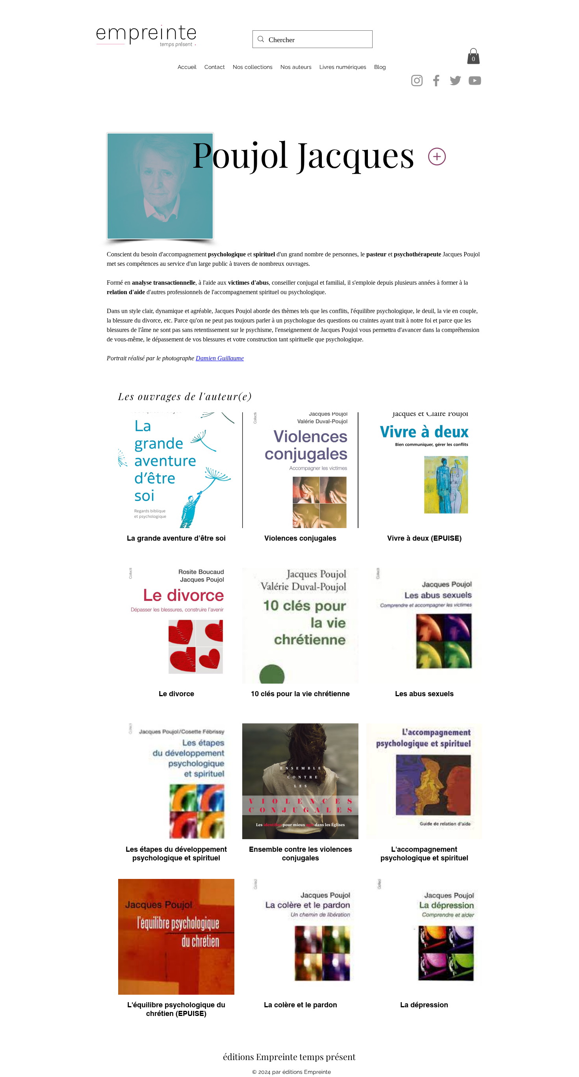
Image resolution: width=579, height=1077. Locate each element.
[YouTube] (474, 80)
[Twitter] (455, 80)
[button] (473, 56)
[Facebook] (436, 80)
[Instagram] (417, 80)
